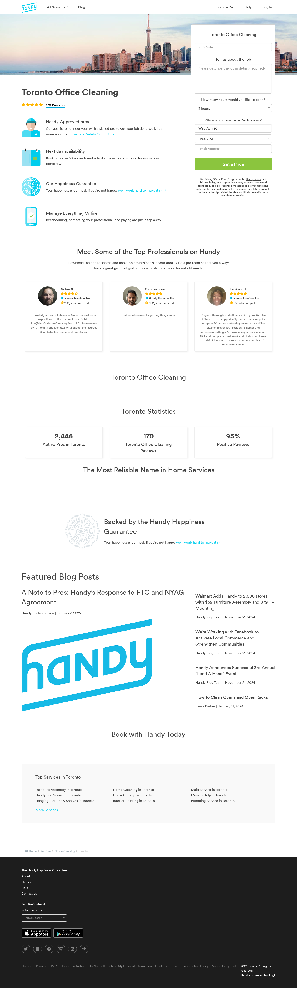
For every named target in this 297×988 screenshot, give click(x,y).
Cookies (161, 966)
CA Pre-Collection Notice (67, 966)
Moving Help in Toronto (209, 795)
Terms (174, 966)
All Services (56, 7)
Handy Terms (253, 179)
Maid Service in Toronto (209, 789)
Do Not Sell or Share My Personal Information (120, 966)
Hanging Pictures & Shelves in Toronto (64, 801)
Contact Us (29, 893)
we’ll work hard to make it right (142, 190)
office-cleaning (65, 851)
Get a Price (233, 164)
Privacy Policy (207, 182)
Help (248, 7)
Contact (27, 966)
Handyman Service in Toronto (58, 795)
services (45, 851)
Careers (27, 882)
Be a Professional (33, 904)
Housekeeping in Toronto (132, 795)
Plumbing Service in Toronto (213, 801)
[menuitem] (57, 7)
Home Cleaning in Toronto (133, 789)
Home (33, 851)
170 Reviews (55, 105)
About (26, 876)
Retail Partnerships (34, 910)
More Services (46, 810)
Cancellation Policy (195, 966)
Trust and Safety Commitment (94, 134)
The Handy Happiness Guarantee (44, 870)
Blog (81, 7)
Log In (267, 7)
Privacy (41, 966)
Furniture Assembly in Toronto (58, 789)
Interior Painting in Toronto (134, 801)
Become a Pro (223, 7)
